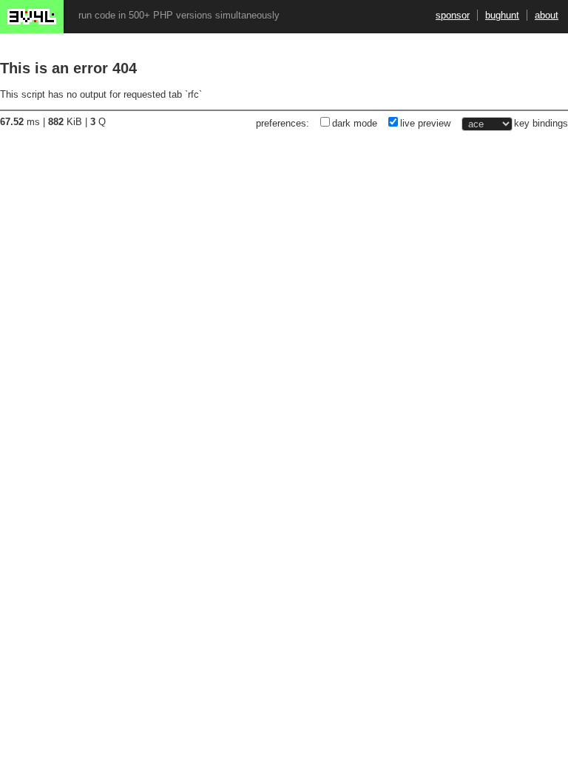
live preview (425, 123)
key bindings (541, 123)
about (546, 15)
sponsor (453, 15)
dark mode (354, 123)
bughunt (502, 15)
